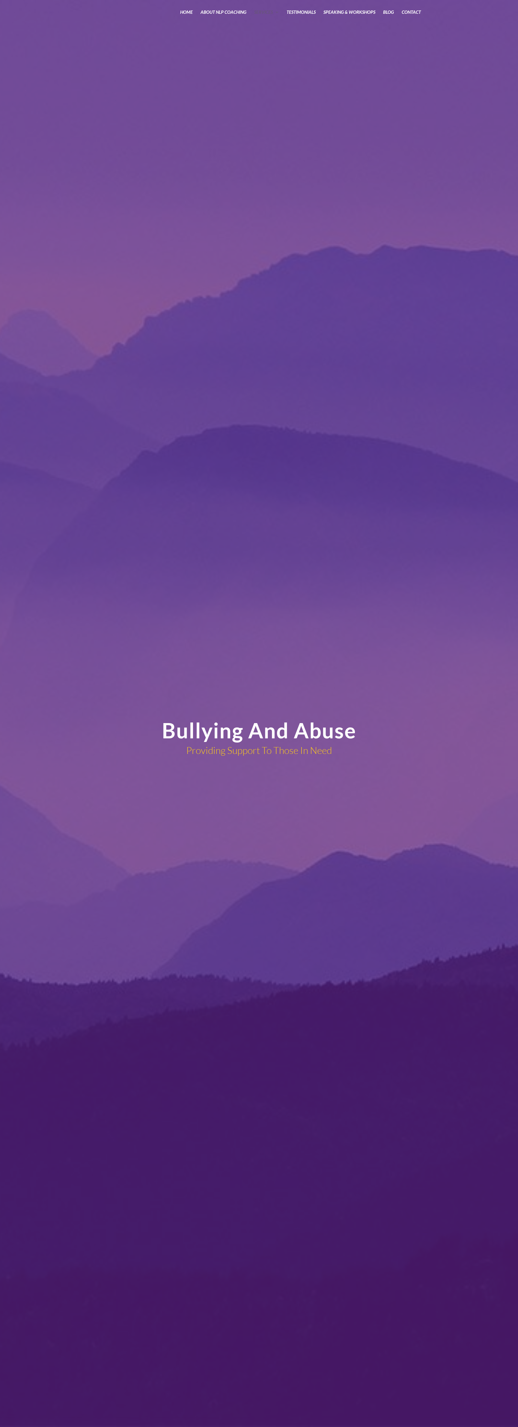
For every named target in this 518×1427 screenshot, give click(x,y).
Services (263, 12)
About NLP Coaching (223, 12)
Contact (411, 12)
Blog (388, 12)
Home (186, 12)
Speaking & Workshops (349, 12)
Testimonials (301, 12)
